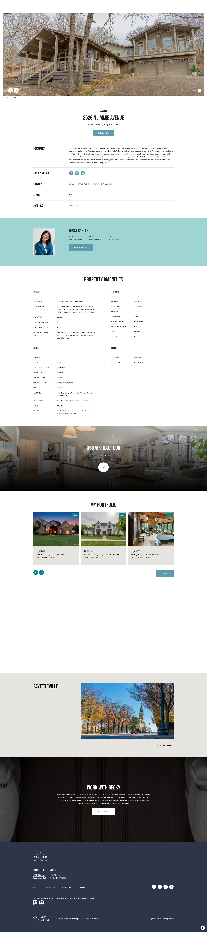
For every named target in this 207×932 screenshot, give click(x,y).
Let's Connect (83, 887)
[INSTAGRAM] (160, 887)
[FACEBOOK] (154, 887)
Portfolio (66, 887)
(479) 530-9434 (95, 239)
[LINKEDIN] (165, 887)
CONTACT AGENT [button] (81, 247)
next (16, 90)
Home (35, 887)
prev (10, 90)
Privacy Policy (168, 918)
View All (165, 573)
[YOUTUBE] (171, 887)
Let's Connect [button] (103, 811)
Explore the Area (165, 745)
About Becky (49, 887)
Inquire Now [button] (103, 133)
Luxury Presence (90, 918)
